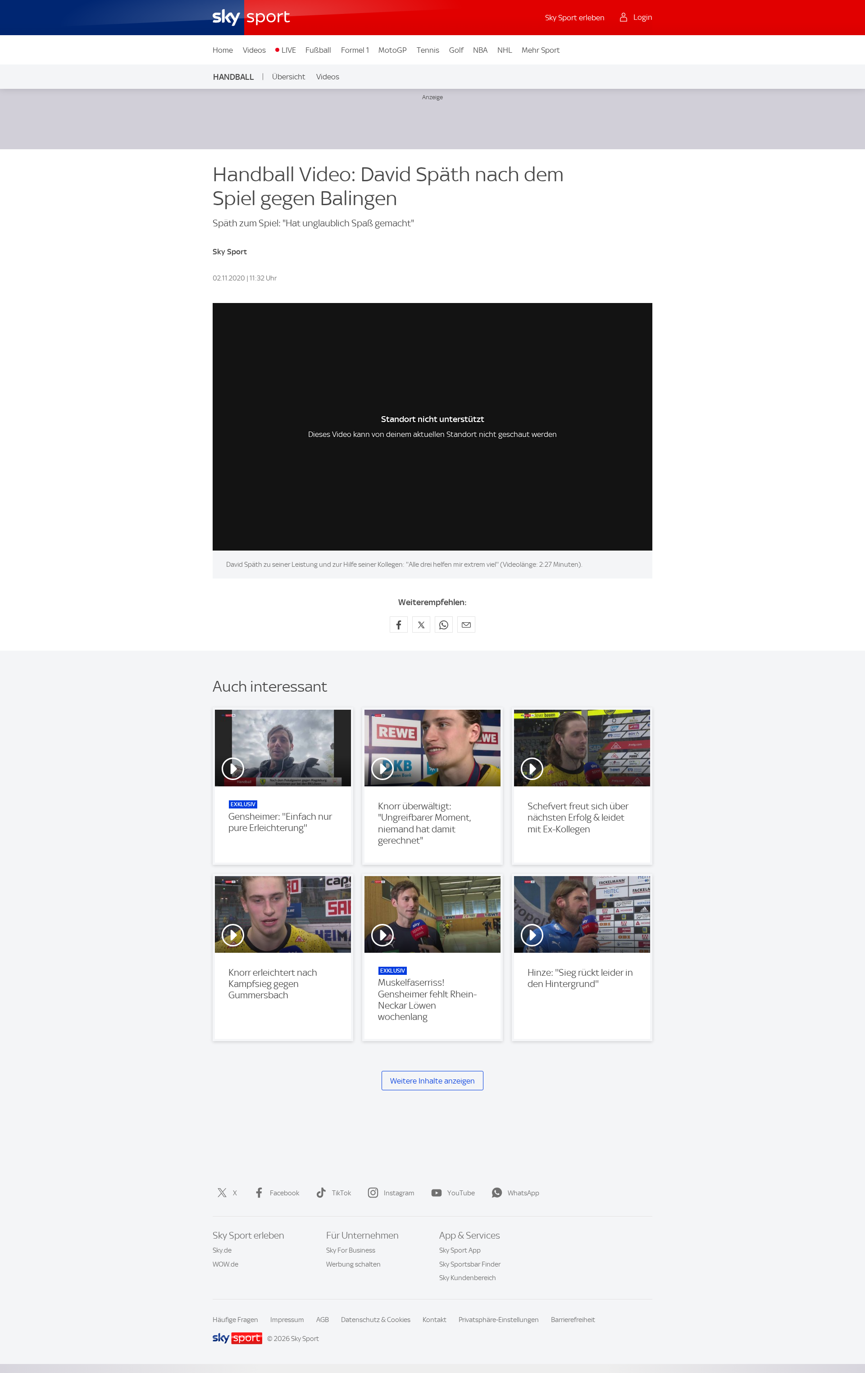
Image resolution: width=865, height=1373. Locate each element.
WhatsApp (523, 1193)
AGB (322, 1320)
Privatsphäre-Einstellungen (499, 1320)
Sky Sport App (460, 1250)
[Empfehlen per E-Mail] (466, 624)
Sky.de (222, 1250)
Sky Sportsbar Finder (470, 1264)
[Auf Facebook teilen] (399, 624)
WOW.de (225, 1264)
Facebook (284, 1193)
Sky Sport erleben (575, 17)
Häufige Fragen (235, 1320)
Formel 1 (355, 50)
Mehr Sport (541, 50)
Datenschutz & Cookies (375, 1320)
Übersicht (288, 76)
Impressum (287, 1320)
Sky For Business (350, 1250)
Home (223, 50)
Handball (233, 77)
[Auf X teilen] (421, 624)
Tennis (428, 50)
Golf (456, 50)
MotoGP (392, 50)
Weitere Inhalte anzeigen (432, 1080)
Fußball (318, 50)
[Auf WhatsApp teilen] (444, 624)
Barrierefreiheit (573, 1320)
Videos (254, 50)
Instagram (399, 1193)
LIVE (289, 50)
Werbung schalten (353, 1264)
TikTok (341, 1193)
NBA (480, 50)
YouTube (461, 1193)
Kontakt (434, 1320)
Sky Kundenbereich (467, 1278)
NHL (504, 50)
